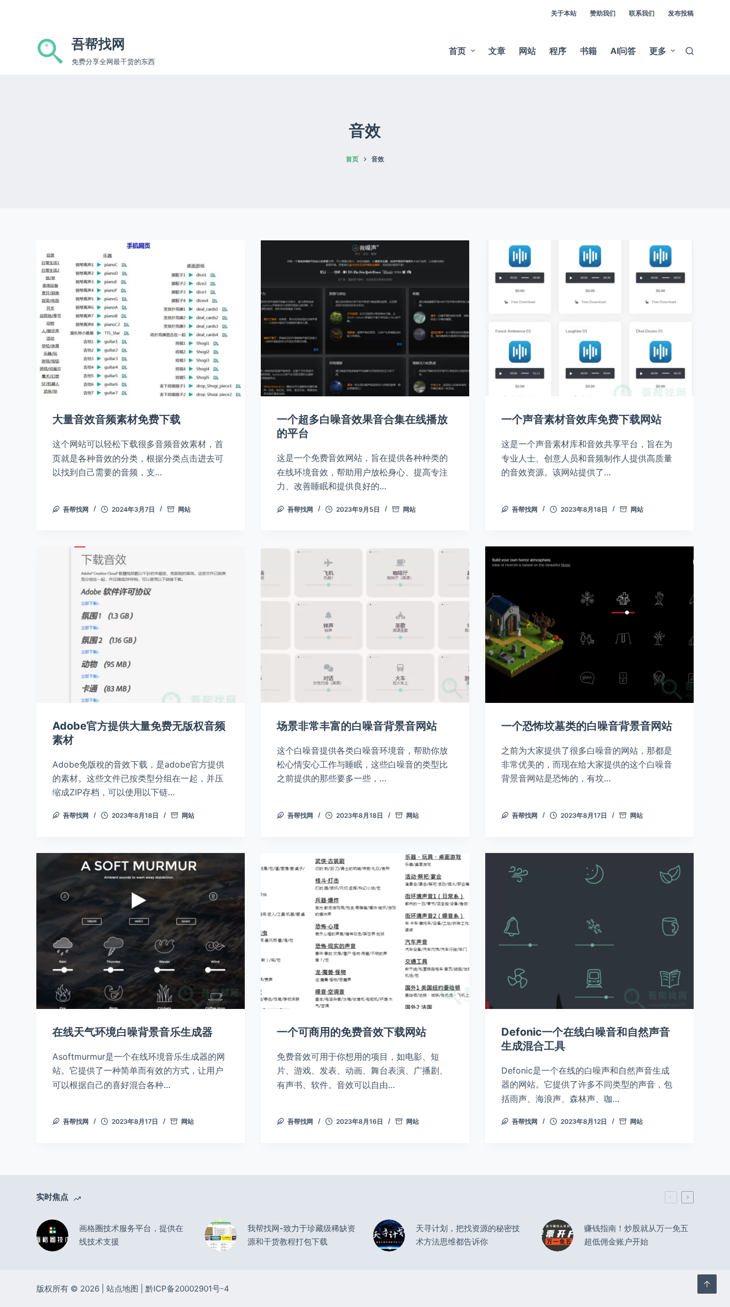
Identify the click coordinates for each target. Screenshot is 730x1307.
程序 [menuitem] (557, 50)
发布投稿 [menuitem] (681, 13)
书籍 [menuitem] (588, 50)
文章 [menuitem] (497, 50)
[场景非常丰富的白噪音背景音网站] (365, 624)
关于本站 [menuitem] (564, 13)
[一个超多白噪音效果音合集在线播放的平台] (365, 318)
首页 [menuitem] (457, 50)
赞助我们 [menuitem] (603, 13)
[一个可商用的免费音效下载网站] (365, 931)
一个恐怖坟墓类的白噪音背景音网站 (586, 725)
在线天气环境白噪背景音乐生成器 (132, 1032)
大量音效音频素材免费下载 (116, 419)
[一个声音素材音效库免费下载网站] (589, 318)
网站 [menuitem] (527, 50)
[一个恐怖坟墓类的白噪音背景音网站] (589, 624)
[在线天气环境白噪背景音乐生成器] (140, 931)
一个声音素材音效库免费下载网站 (581, 419)
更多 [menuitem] (657, 50)
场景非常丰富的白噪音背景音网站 (357, 725)
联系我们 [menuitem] (642, 13)
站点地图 (122, 1288)
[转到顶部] (707, 1284)
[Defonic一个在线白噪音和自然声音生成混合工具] (589, 931)
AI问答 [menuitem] (623, 50)
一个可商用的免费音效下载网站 (351, 1032)
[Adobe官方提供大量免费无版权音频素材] (140, 624)
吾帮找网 (98, 44)
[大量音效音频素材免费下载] (140, 318)
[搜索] (690, 51)
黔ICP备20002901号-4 (187, 1288)
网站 (184, 509)
